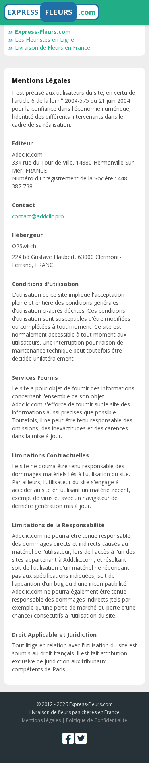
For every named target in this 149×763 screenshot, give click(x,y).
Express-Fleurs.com (43, 31)
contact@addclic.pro (38, 216)
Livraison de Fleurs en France (52, 47)
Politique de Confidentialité (96, 720)
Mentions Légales (41, 720)
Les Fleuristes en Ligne (44, 39)
